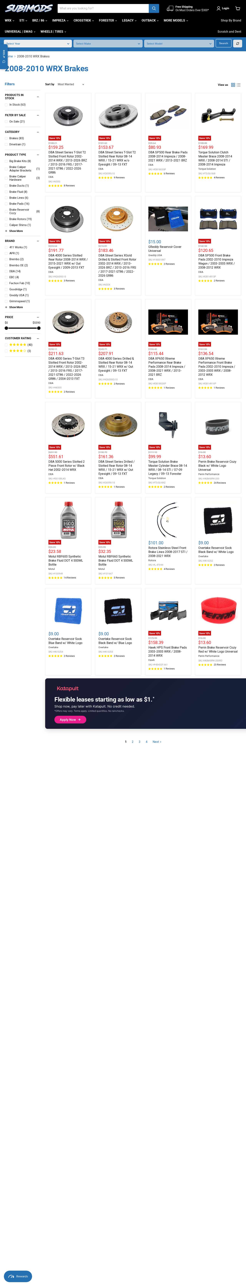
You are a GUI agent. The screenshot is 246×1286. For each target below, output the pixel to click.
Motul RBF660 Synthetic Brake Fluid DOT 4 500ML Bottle (115, 560)
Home (9, 56)
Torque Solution (207, 168)
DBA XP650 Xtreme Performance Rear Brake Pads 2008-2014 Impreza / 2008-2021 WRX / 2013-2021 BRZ (166, 367)
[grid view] (233, 85)
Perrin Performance (208, 474)
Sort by (49, 84)
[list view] (238, 85)
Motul (51, 569)
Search (223, 43)
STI (22, 20)
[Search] (154, 8)
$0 (6, 322)
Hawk (151, 660)
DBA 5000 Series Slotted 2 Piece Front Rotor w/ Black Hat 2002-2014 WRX (66, 466)
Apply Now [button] (68, 720)
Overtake (203, 556)
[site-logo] (29, 8)
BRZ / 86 (38, 20)
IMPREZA (59, 20)
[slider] (6, 328)
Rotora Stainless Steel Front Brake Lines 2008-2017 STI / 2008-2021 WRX (168, 552)
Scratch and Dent (229, 31)
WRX (8, 20)
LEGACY (128, 20)
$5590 (36, 322)
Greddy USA (155, 255)
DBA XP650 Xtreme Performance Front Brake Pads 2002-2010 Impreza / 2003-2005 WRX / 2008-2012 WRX (216, 367)
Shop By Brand (231, 20)
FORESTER (107, 20)
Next (156, 742)
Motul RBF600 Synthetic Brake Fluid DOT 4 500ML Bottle (65, 560)
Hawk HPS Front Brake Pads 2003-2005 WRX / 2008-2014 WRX (167, 651)
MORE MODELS (175, 20)
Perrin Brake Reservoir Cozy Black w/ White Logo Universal (217, 466)
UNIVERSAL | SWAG (19, 31)
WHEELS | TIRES (52, 31)
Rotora (152, 560)
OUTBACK (149, 20)
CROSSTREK (83, 20)
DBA (50, 176)
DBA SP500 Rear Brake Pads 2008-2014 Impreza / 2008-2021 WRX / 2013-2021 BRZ (168, 156)
